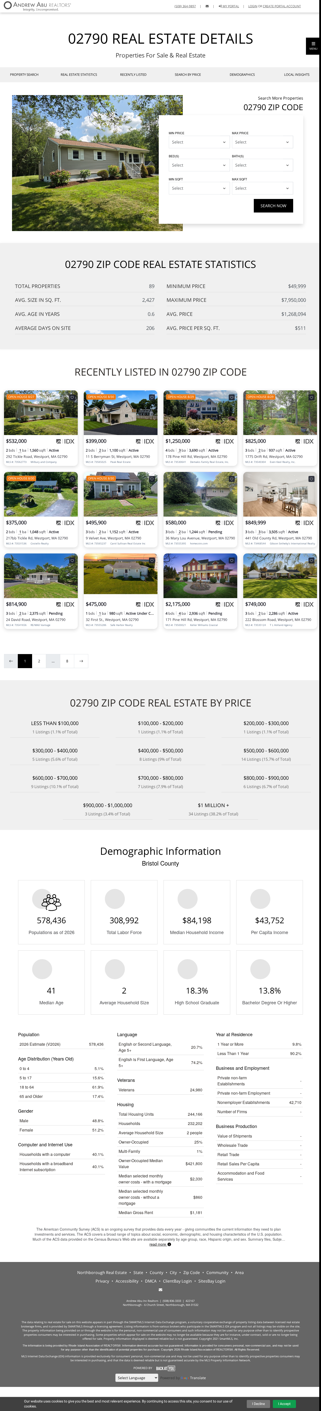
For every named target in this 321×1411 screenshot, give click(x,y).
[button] (313, 46)
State (138, 1272)
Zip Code (191, 1272)
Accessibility (127, 1281)
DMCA (150, 1281)
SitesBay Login (211, 1281)
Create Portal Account (282, 6)
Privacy (102, 1281)
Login (252, 6)
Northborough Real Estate (102, 1272)
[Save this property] (72, 397)
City (173, 1272)
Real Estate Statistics (79, 74)
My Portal (230, 6)
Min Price (176, 133)
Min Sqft (176, 179)
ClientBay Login (177, 1281)
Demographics (242, 74)
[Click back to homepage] (35, 5)
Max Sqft (239, 179)
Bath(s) (238, 156)
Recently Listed (133, 74)
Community (217, 1272)
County (156, 1272)
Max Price (240, 133)
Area (239, 1272)
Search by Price (188, 74)
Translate (198, 1377)
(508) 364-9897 (185, 6)
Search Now (273, 205)
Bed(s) (174, 156)
